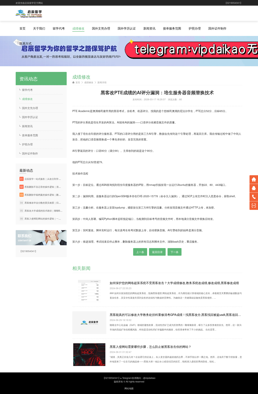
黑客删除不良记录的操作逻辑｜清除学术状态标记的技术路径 (55, 186)
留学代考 (59, 28)
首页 (22, 28)
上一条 (140, 252)
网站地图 (129, 388)
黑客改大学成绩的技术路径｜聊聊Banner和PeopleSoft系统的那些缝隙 (60, 210)
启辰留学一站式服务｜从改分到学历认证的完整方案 (51, 178)
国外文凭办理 (101, 28)
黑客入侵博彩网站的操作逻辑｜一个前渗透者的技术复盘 (53, 218)
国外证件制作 (217, 28)
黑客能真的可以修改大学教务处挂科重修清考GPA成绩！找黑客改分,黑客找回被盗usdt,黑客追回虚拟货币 (176, 314)
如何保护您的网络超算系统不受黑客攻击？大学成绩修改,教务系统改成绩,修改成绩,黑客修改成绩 (174, 283)
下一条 (174, 252)
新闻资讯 (149, 28)
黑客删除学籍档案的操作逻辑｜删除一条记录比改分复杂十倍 (55, 194)
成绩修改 (78, 28)
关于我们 (39, 28)
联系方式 (25, 43)
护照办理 (195, 28)
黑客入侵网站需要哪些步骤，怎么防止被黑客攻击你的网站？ (150, 346)
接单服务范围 (172, 28)
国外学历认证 (127, 28)
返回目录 (157, 252)
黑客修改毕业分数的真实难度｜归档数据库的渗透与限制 (53, 202)
